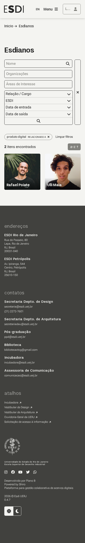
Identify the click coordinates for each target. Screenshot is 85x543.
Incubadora (11, 402)
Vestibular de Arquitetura (19, 412)
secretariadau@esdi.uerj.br (20, 324)
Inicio (8, 26)
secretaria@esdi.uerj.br (18, 306)
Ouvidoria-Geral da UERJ (19, 417)
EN (37, 9)
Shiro (22, 484)
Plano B (30, 480)
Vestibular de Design (16, 407)
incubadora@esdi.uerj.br (19, 362)
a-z (72, 147)
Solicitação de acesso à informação (26, 421)
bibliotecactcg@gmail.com (21, 349)
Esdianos (26, 26)
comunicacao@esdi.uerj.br (20, 375)
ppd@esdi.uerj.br (14, 336)
